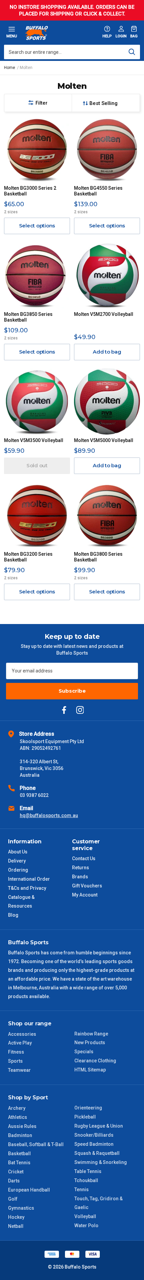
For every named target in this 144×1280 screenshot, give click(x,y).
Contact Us (83, 858)
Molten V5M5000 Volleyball (103, 440)
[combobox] (72, 52)
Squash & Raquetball (97, 1153)
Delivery (17, 861)
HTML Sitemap (90, 1069)
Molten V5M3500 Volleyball (33, 440)
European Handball (29, 1190)
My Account (84, 895)
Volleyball (85, 1216)
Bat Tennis (19, 1162)
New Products (89, 1042)
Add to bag (107, 352)
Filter (41, 103)
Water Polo (86, 1225)
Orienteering (88, 1107)
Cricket (15, 1171)
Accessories (22, 1034)
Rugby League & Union (98, 1126)
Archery (16, 1108)
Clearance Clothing (95, 1060)
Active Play (20, 1043)
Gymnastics (21, 1208)
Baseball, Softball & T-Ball (36, 1144)
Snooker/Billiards (94, 1135)
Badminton (20, 1135)
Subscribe (72, 691)
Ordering (18, 870)
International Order (29, 879)
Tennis (81, 1189)
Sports (15, 1061)
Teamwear (19, 1070)
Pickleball (85, 1117)
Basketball (19, 1153)
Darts (14, 1180)
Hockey (16, 1217)
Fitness (16, 1052)
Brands (80, 876)
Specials (83, 1051)
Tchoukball (86, 1180)
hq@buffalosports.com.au (49, 815)
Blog (13, 915)
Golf (12, 1199)
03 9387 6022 (34, 795)
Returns (80, 867)
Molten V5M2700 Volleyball (103, 314)
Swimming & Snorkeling (100, 1162)
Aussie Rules (22, 1126)
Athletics (17, 1117)
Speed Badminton (94, 1144)
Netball (15, 1226)
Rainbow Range (91, 1033)
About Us (17, 851)
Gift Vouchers (87, 885)
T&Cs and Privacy (27, 888)
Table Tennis (87, 1171)
